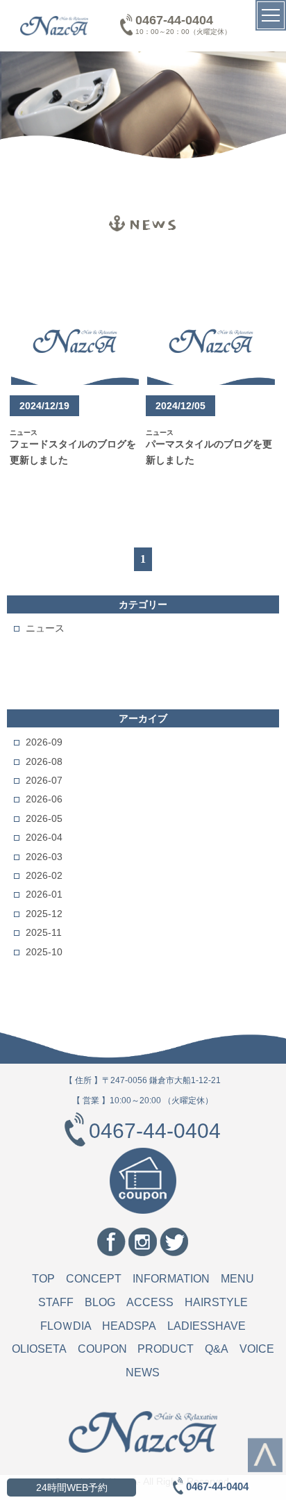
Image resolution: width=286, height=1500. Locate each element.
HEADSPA (129, 1326)
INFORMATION (171, 1279)
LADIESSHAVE (206, 1326)
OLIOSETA (39, 1349)
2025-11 (44, 932)
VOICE (256, 1349)
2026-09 (44, 742)
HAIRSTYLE (216, 1302)
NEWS (143, 1372)
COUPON (102, 1349)
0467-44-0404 (174, 20)
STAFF (56, 1302)
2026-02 (44, 875)
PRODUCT (165, 1349)
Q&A (216, 1349)
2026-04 (44, 837)
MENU (237, 1279)
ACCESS (150, 1302)
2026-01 (44, 894)
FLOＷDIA (66, 1326)
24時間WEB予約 (72, 1487)
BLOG (100, 1302)
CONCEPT (93, 1279)
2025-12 (44, 913)
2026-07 (44, 780)
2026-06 (44, 799)
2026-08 (44, 761)
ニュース (45, 628)
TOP (43, 1279)
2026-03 (44, 856)
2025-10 (44, 951)
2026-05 (44, 818)
